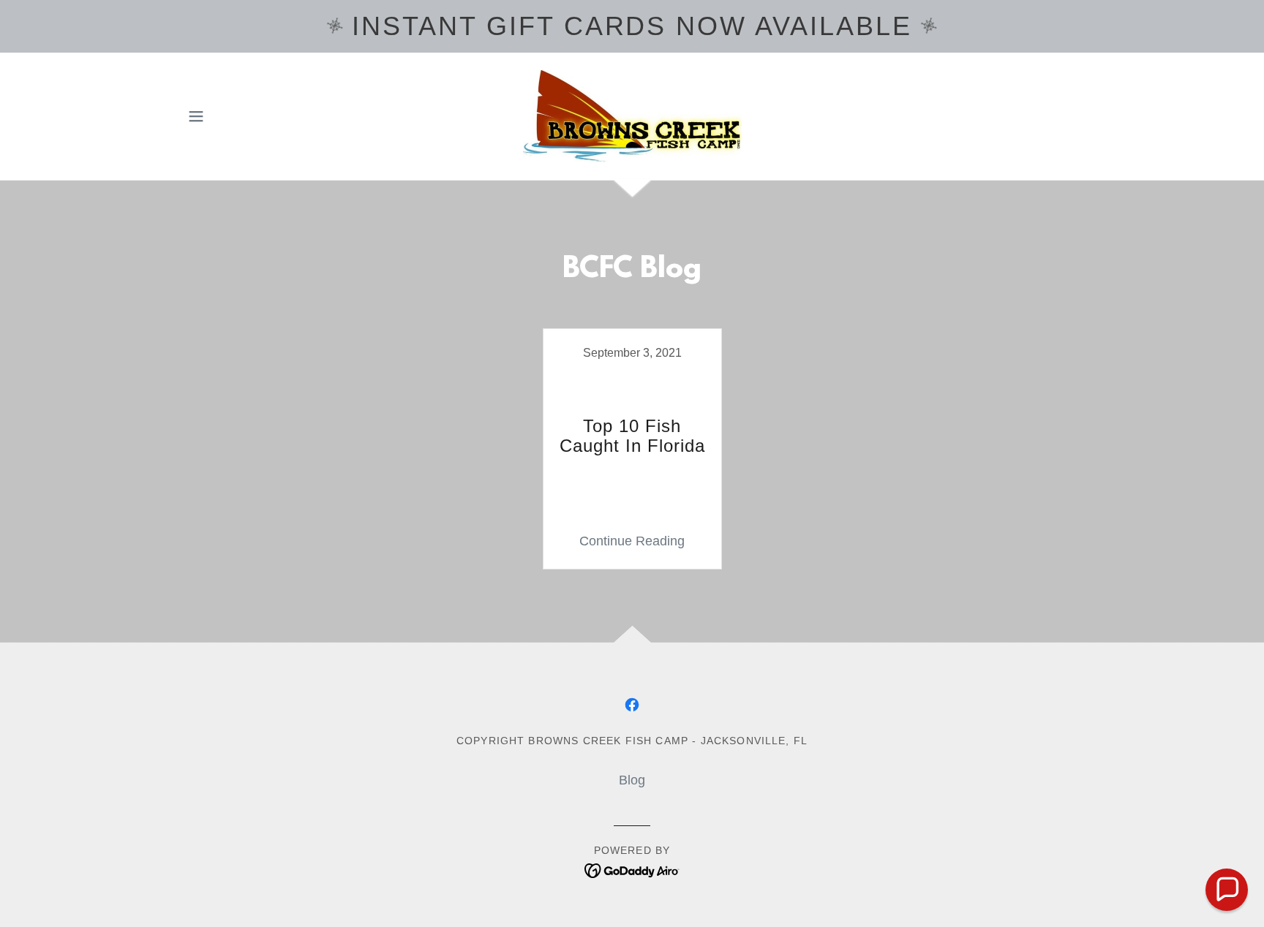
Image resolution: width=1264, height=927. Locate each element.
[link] (631, 115)
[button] (196, 116)
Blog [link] (632, 780)
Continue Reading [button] (632, 541)
